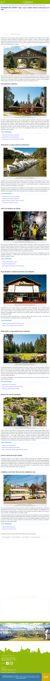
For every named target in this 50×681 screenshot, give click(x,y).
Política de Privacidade (11, 672)
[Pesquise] (4, 2)
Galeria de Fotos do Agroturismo (8, 526)
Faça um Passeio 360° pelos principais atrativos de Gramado (14, 449)
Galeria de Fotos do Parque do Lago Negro (11, 196)
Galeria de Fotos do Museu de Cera (9, 261)
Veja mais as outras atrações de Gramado (10, 388)
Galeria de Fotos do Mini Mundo (8, 445)
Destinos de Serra (15, 5)
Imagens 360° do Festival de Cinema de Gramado (12, 325)
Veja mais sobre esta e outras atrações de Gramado (13, 139)
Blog (10, 5)
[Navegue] (1, 2)
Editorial (3, 668)
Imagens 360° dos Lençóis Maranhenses (10, 137)
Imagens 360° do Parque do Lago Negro (10, 198)
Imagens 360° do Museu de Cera (9, 263)
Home (7, 5)
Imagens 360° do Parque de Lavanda (10, 202)
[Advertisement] (25, 22)
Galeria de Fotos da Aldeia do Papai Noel (10, 134)
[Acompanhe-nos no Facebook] (8, 663)
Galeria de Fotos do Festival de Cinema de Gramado (13, 323)
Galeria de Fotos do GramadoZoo (9, 384)
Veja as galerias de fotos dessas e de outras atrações (13, 265)
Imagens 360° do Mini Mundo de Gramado (11, 447)
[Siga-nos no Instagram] (12, 663)
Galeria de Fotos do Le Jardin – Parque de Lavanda (13, 200)
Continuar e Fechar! (45, 677)
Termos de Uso (4, 672)
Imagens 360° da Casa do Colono (9, 528)
